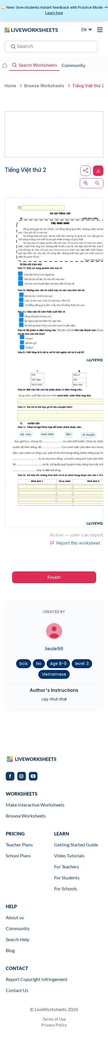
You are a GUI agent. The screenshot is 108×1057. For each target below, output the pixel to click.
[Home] (31, 29)
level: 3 (82, 663)
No (38, 663)
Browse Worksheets (26, 815)
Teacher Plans (19, 844)
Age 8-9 (58, 663)
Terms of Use (54, 1019)
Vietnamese (54, 674)
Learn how (54, 13)
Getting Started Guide (76, 844)
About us (15, 917)
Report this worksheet (78, 543)
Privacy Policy (54, 1024)
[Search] (11, 46)
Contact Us (17, 990)
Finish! (54, 577)
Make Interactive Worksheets (35, 804)
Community (17, 928)
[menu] (99, 29)
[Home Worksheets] (4, 65)
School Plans (18, 855)
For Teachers (66, 866)
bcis (24, 663)
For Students (66, 877)
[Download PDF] (98, 171)
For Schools (65, 888)
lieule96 (54, 648)
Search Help (17, 939)
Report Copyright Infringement (36, 979)
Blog (10, 950)
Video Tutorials (69, 855)
